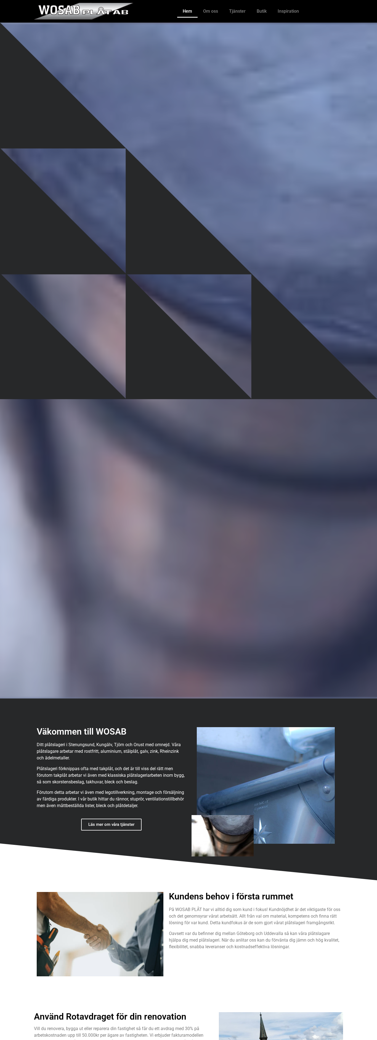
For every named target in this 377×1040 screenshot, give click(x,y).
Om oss (210, 11)
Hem (187, 11)
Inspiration (288, 11)
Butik (262, 11)
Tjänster (237, 11)
